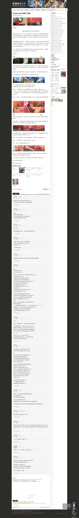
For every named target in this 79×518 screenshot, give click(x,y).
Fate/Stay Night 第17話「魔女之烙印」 (57, 29)
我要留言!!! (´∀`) (46, 189)
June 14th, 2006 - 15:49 (22, 210)
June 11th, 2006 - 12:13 (22, 447)
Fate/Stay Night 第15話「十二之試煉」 (57, 32)
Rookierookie (21, 410)
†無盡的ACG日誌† (24, 510)
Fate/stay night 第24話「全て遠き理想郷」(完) (58, 18)
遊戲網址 (56, 76)
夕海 (18, 224)
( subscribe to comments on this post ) (43, 193)
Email (31, 497)
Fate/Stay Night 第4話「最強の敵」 (56, 46)
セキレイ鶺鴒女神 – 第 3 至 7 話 (34, 174)
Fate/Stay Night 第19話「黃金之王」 (57, 26)
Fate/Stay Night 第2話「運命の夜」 (56, 49)
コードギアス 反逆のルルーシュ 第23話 (15, 174)
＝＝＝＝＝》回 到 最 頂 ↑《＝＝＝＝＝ (60, 513)
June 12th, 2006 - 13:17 (22, 255)
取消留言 (15, 477)
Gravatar (30, 480)
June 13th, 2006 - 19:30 (22, 239)
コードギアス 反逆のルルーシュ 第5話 (41, 174)
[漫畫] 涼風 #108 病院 (16, 507)
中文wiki (56, 79)
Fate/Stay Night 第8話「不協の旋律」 (57, 40)
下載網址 (56, 78)
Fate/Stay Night (19, 189)
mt (18, 254)
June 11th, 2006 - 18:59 (22, 391)
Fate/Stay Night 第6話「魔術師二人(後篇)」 (58, 43)
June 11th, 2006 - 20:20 (22, 346)
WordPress (35, 510)
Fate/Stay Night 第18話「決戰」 (56, 27)
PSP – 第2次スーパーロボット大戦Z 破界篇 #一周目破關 (28, 175)
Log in (52, 104)
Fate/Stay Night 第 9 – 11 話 (55, 38)
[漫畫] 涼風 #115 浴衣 (14, 186)
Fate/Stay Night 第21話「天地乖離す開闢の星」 (58, 23)
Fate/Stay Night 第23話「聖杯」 (22, 13)
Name (31, 495)
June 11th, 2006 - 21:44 (22, 318)
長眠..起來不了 (53, 15)
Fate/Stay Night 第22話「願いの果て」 (57, 21)
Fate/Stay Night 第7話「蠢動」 (56, 41)
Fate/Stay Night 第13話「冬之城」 (56, 35)
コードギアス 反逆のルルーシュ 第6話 (22, 174)
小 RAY (19, 446)
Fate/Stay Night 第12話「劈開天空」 (57, 37)
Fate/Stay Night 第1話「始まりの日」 (57, 51)
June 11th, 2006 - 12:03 (22, 457)
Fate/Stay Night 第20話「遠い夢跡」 (57, 24)
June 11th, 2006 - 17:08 (22, 422)
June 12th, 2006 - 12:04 (22, 266)
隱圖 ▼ (73, 517)
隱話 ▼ (76, 517)
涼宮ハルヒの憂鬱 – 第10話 (45, 507)
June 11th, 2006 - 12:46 (22, 436)
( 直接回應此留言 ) (17, 220)
